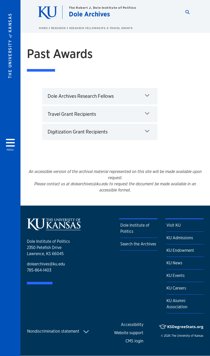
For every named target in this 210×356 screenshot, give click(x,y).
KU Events (175, 275)
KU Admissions (179, 237)
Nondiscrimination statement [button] (53, 331)
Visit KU (173, 225)
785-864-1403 (39, 270)
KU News (174, 263)
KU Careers (176, 288)
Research (59, 28)
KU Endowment (180, 250)
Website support (128, 332)
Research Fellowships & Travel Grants (101, 28)
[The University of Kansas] (54, 228)
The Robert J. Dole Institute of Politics (102, 7)
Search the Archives (138, 244)
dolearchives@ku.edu (46, 264)
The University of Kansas (187, 336)
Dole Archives (89, 13)
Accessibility (132, 324)
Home (44, 28)
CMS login (134, 341)
